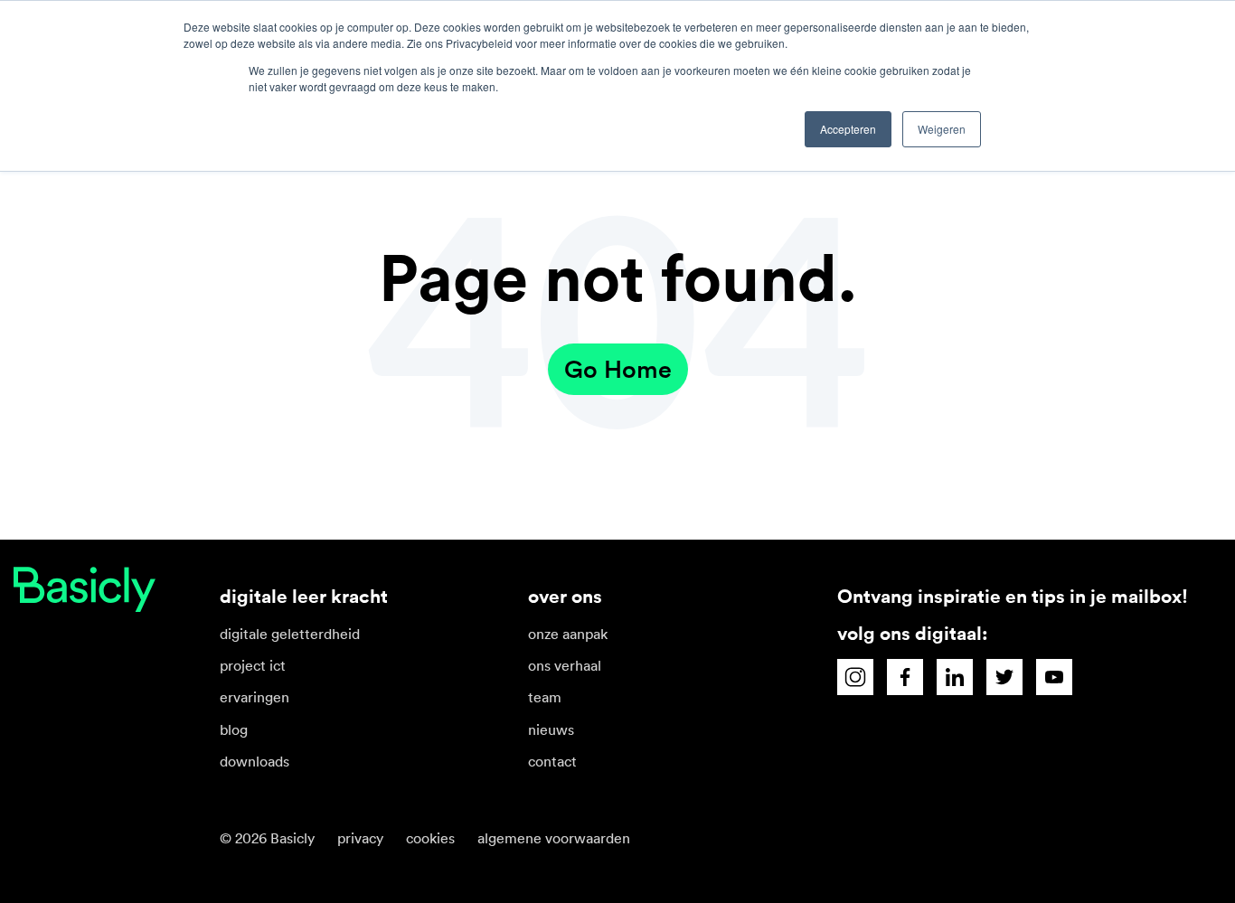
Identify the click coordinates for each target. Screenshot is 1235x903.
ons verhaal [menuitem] (564, 665)
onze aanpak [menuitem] (568, 634)
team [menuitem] (544, 697)
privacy (360, 838)
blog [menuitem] (234, 729)
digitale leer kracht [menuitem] (304, 596)
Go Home (618, 369)
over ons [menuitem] (565, 596)
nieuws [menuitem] (551, 729)
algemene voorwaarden (553, 838)
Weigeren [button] (942, 128)
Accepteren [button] (848, 128)
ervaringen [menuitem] (254, 697)
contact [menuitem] (552, 761)
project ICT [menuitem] (253, 665)
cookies (430, 838)
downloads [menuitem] (254, 761)
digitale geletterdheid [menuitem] (290, 634)
